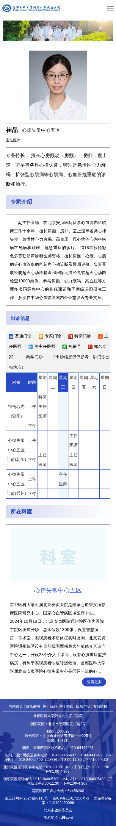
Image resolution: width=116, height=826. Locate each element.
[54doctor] (67, 817)
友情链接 (100, 706)
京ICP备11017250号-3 (73, 798)
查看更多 (94, 682)
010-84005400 (31, 759)
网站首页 (16, 706)
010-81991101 (58, 767)
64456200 (76, 791)
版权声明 (83, 706)
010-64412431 (82, 748)
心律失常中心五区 (41, 130)
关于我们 (50, 706)
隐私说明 (33, 706)
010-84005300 (47, 779)
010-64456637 (64, 755)
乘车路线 (66, 706)
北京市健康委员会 (58, 810)
